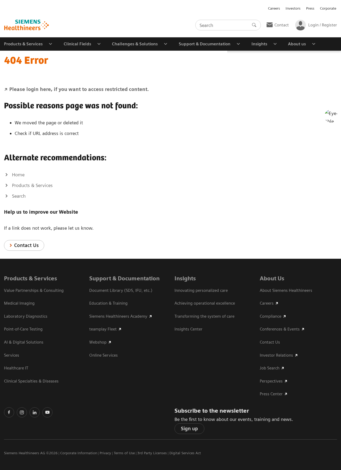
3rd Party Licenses (152, 453)
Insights (185, 278)
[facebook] (9, 412)
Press (310, 8)
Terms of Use (124, 453)
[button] (331, 116)
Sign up (189, 428)
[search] (254, 25)
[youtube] (47, 412)
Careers (274, 8)
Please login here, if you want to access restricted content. (79, 89)
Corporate (328, 8)
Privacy (105, 453)
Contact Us (26, 245)
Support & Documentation (124, 278)
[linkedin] (35, 412)
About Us (272, 278)
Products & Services (30, 278)
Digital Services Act (185, 453)
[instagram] (22, 412)
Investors (293, 8)
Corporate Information (78, 453)
